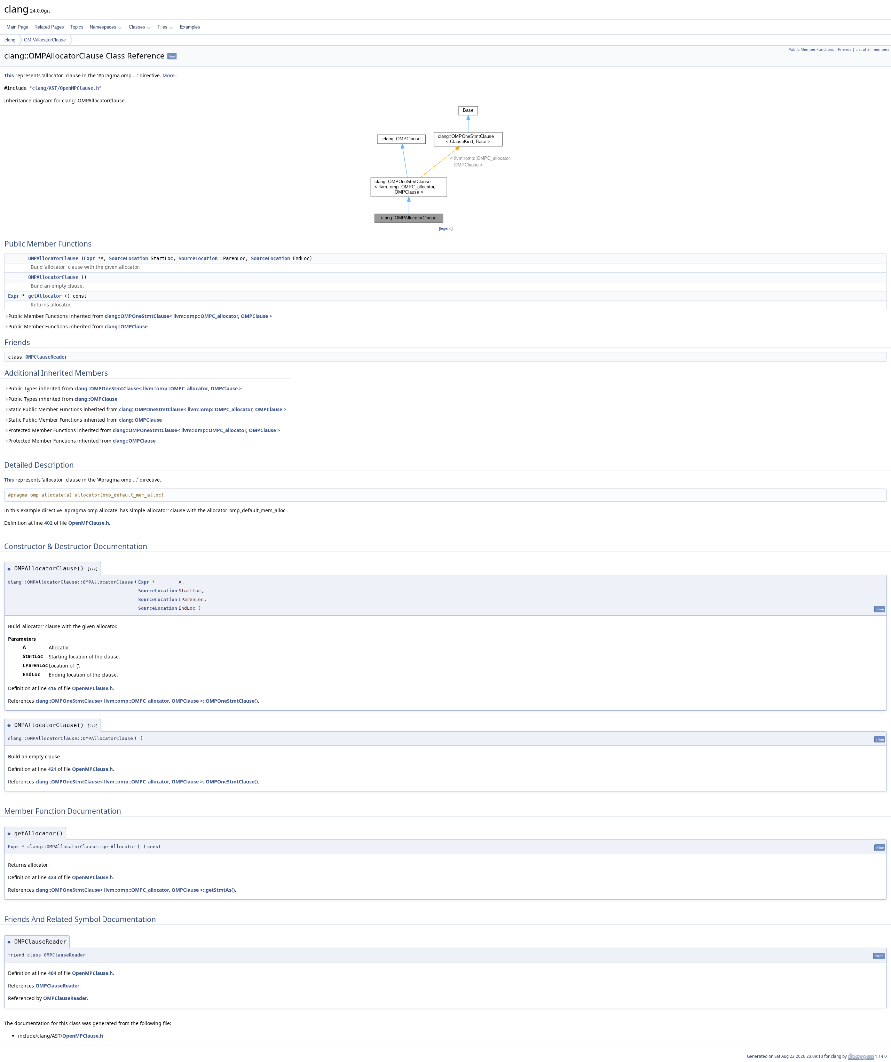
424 (52, 877)
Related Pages (49, 27)
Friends (844, 49)
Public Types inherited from (125, 388)
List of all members (872, 49)
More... (171, 75)
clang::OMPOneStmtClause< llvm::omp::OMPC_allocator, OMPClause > (188, 316)
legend (445, 228)
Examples (190, 27)
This (9, 75)
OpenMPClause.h (88, 523)
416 (52, 688)
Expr (89, 258)
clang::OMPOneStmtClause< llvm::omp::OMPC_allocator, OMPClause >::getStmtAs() (135, 890)
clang (10, 39)
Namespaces (103, 27)
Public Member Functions (811, 49)
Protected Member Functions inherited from (144, 430)
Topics (77, 27)
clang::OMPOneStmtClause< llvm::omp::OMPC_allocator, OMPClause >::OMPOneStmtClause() (147, 700)
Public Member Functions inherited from (140, 316)
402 (48, 523)
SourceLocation (128, 258)
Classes (137, 27)
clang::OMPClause (126, 326)
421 (52, 769)
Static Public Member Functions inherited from (147, 409)
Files (162, 27)
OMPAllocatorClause (45, 39)
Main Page (17, 27)
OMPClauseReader (46, 357)
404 (52, 973)
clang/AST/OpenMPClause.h (65, 88)
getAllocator (45, 296)
